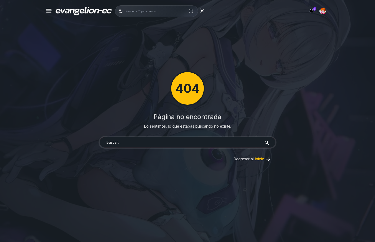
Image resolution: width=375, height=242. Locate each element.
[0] (311, 11)
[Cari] (191, 11)
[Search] (266, 142)
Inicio (260, 159)
